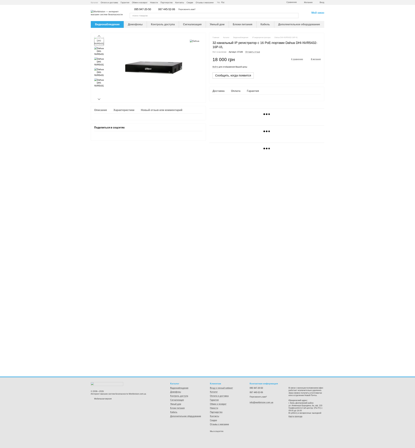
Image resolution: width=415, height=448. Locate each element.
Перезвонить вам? (187, 9)
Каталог (94, 2)
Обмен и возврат (140, 2)
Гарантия (125, 2)
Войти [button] (215, 67)
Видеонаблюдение (107, 24)
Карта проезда (295, 416)
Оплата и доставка (109, 2)
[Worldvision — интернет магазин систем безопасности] (107, 384)
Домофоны (135, 24)
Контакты (179, 2)
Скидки (190, 2)
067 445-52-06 (166, 9)
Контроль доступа (163, 24)
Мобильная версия (103, 399)
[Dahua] (194, 41)
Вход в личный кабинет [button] (221, 388)
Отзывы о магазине (205, 2)
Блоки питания (242, 24)
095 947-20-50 (142, 9)
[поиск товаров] (295, 15)
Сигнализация (192, 24)
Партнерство (166, 2)
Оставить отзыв (252, 52)
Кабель (265, 24)
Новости (154, 2)
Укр (218, 2)
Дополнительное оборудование (299, 24)
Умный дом (217, 24)
